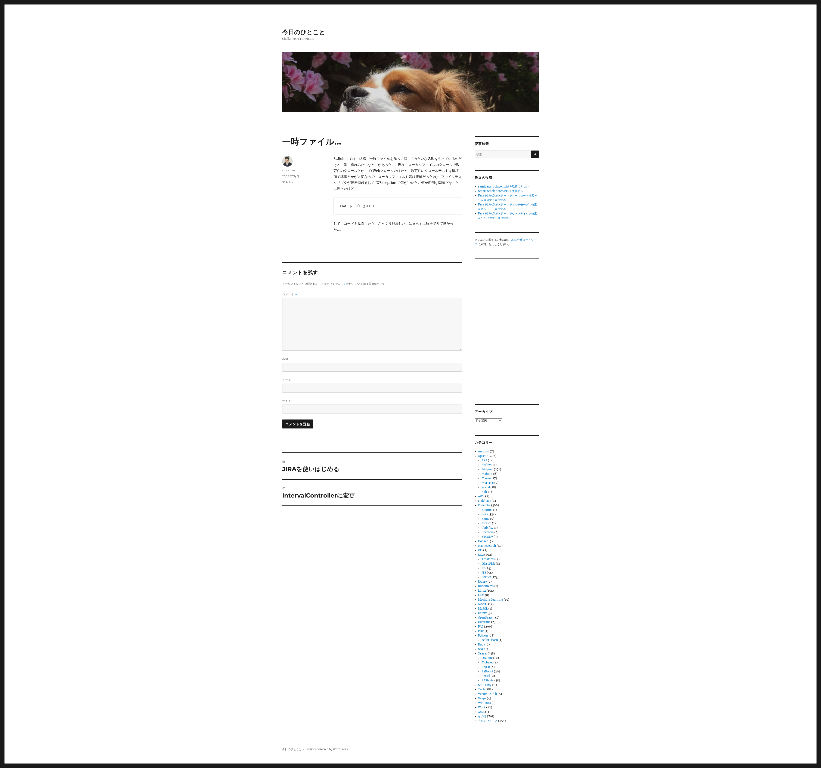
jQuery (482, 581)
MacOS (482, 604)
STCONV (487, 537)
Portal (486, 487)
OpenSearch (486, 617)
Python (483, 635)
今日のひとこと (303, 32)
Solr (484, 492)
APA (484, 460)
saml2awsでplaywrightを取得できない (503, 186)
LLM (481, 595)
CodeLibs (484, 505)
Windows (484, 703)
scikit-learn (490, 640)
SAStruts (488, 680)
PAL (480, 626)
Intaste (486, 523)
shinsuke (288, 170)
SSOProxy (484, 685)
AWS (481, 496)
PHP (481, 631)
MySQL (483, 608)
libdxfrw (487, 528)
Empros (487, 510)
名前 (285, 358)
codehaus (484, 501)
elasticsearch (487, 546)
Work (482, 707)
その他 (482, 716)
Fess (485, 514)
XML (481, 712)
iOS (480, 550)
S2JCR (486, 667)
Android (483, 451)
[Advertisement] (507, 328)
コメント (289, 294)
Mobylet (487, 662)
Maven (486, 478)
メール (286, 379)
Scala (481, 649)
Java (481, 555)
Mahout (487, 474)
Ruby (481, 644)
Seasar (482, 653)
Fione (485, 519)
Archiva (487, 465)
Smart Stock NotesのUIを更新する (500, 191)
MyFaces (488, 483)
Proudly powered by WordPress (327, 749)
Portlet (486, 577)
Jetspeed (487, 469)
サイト (286, 400)
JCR (484, 568)
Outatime (484, 622)
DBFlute (487, 658)
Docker (483, 541)
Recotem (488, 532)
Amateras (488, 559)
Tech (481, 689)
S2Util (486, 676)
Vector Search (487, 694)
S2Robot (288, 182)
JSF (484, 573)
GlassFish (488, 564)
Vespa (482, 698)
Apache (483, 456)
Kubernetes (486, 586)
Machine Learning (490, 599)
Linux (482, 590)
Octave (482, 613)
